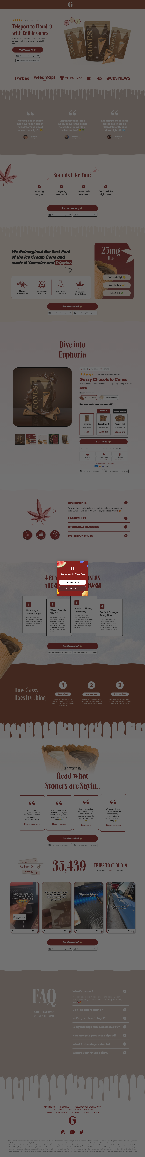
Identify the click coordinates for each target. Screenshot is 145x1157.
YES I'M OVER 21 (72, 582)
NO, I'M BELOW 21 (72, 588)
